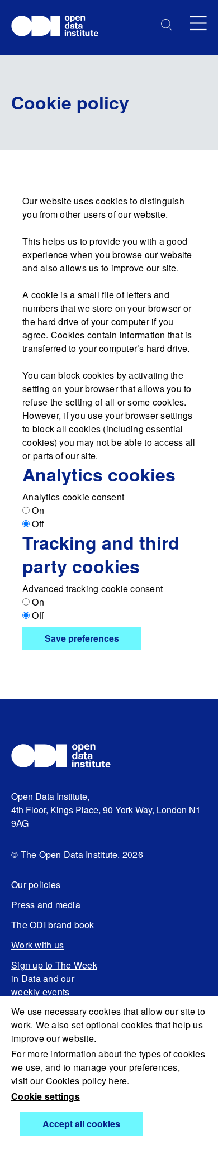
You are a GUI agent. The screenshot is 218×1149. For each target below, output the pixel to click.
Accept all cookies (81, 1123)
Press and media (45, 904)
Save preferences (82, 638)
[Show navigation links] (198, 23)
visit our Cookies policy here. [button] (70, 1080)
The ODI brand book (52, 924)
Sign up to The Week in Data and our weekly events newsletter (54, 985)
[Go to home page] (60, 27)
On (37, 510)
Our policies (35, 884)
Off (37, 523)
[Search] (166, 25)
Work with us (37, 944)
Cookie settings (45, 1096)
